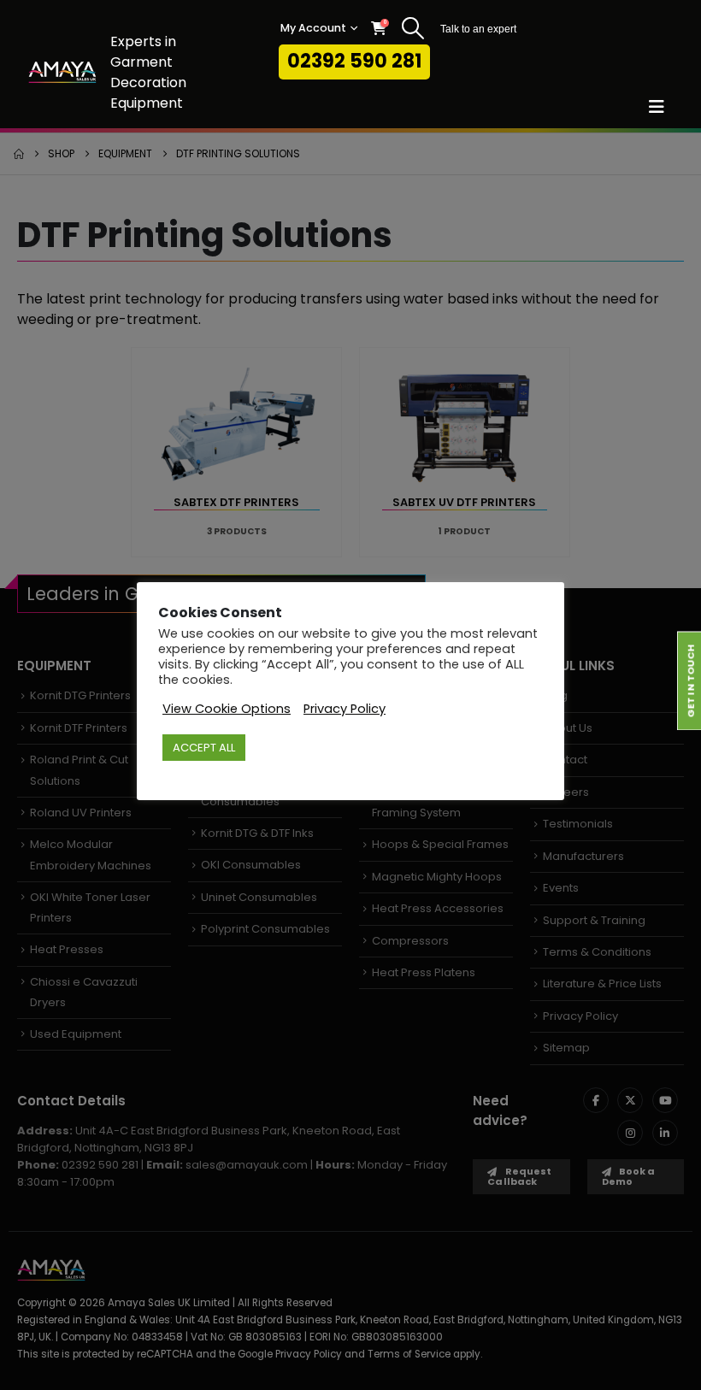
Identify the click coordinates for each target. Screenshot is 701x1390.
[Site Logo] (62, 72)
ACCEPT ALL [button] (204, 747)
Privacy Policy (344, 708)
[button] (413, 28)
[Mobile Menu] (662, 106)
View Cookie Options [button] (226, 708)
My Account (313, 28)
